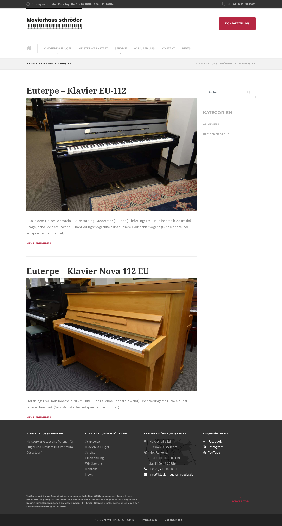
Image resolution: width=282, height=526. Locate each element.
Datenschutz (173, 520)
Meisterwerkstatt (93, 48)
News (186, 48)
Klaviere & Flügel (58, 48)
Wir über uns (144, 48)
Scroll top (240, 501)
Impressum (149, 520)
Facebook (215, 441)
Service (121, 48)
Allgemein (211, 124)
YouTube (214, 452)
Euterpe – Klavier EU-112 (76, 91)
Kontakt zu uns (237, 23)
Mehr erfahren (38, 243)
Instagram (215, 447)
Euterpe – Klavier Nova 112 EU (87, 271)
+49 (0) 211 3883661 (163, 469)
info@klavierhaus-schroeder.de (171, 474)
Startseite (92, 441)
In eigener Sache (216, 134)
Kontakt (168, 48)
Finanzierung (94, 458)
